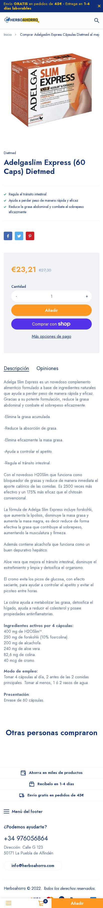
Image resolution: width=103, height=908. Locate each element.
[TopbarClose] (99, 6)
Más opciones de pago (51, 336)
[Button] (96, 20)
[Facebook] (8, 236)
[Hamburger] (8, 903)
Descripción (16, 369)
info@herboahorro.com (33, 865)
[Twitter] (19, 236)
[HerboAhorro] (22, 20)
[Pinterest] (30, 236)
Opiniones (47, 369)
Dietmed (10, 152)
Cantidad (18, 286)
